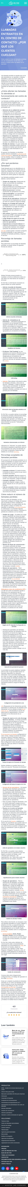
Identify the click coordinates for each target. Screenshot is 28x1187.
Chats (21, 945)
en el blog (4, 931)
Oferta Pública (6, 1163)
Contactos (4, 1157)
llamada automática (6, 1108)
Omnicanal (4, 1096)
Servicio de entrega (6, 1125)
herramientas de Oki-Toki (8, 987)
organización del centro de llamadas (10, 1142)
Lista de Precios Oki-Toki (9, 1150)
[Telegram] (12, 1168)
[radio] (9, 1015)
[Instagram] (7, 1168)
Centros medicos (5, 1127)
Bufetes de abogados (6, 1136)
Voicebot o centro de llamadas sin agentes (12, 1115)
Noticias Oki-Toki (6, 1161)
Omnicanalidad (7, 934)
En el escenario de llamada (9, 734)
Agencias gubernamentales (8, 1132)
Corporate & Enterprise (7, 1098)
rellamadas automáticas (9, 896)
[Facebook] (3, 1168)
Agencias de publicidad (7, 1138)
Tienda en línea (5, 1121)
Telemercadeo (4, 1129)
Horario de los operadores (11, 787)
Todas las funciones (7, 1155)
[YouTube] (16, 1168)
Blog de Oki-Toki (6, 1153)
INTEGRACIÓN (5, 1146)
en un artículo (16, 579)
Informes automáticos (6, 1112)
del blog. (16, 452)
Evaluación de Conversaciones (9, 1100)
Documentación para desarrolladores (13, 1159)
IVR (2, 706)
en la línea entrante (20, 507)
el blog (6, 360)
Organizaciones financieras (8, 1140)
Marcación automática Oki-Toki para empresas (13, 1094)
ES (2, 3)
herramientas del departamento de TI (10, 1102)
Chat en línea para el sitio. (7, 1091)
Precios (3, 1148)
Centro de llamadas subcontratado (10, 1123)
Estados (13, 821)
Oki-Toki (3, 231)
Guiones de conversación (7, 1110)
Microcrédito (4, 1134)
